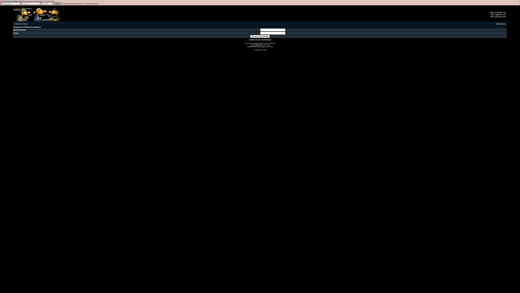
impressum (266, 40)
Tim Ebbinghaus (257, 45)
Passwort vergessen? (91, 3)
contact (252, 40)
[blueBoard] (259, 43)
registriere (498, 16)
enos (263, 46)
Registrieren (501, 24)
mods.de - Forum (20, 24)
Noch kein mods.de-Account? (73, 3)
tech (258, 40)
